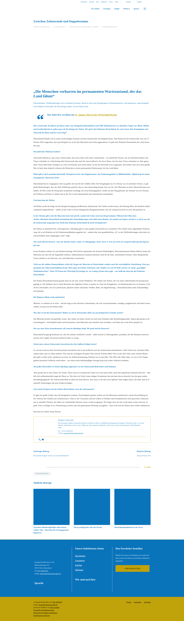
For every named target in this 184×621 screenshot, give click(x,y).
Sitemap (128, 602)
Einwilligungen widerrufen (41, 615)
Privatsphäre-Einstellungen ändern (43, 610)
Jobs (97, 2)
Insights (117, 9)
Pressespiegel (86, 27)
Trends (96, 27)
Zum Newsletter (132, 568)
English (139, 2)
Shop (116, 2)
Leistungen (107, 9)
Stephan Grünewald (41, 27)
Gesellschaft (74, 27)
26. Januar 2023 (59, 27)
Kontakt (91, 2)
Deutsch (128, 2)
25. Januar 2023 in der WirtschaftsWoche (96, 114)
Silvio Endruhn (54, 607)
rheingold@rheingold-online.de (50, 574)
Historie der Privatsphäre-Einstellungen (45, 613)
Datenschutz (137, 602)
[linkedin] (150, 2)
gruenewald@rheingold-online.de (73, 433)
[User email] (43, 440)
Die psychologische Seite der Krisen (88, 527)
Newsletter (84, 2)
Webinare (126, 9)
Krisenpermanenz (110, 27)
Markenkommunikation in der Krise (128, 527)
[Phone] (40, 440)
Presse (111, 2)
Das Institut (95, 9)
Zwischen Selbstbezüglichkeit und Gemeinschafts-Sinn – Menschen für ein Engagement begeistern (51, 530)
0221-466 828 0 (42, 571)
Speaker (136, 9)
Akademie (104, 2)
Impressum (147, 602)
